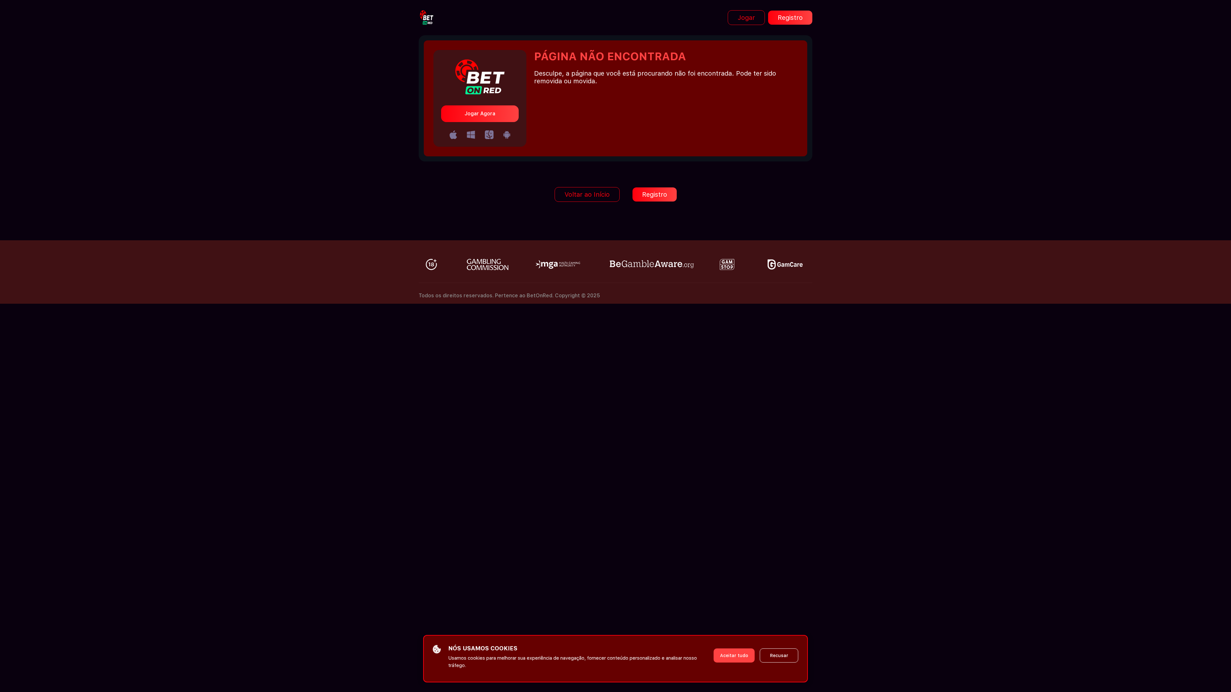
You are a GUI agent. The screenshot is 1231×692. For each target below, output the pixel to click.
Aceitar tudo (734, 655)
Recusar (779, 655)
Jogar (746, 17)
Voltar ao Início (587, 194)
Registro (790, 17)
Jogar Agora (480, 114)
